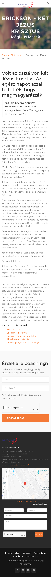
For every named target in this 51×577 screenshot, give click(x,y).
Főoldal (5, 55)
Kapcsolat (26, 553)
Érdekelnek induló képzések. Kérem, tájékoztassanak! (21, 397)
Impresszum (32, 556)
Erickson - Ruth (14, 329)
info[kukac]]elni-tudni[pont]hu (19, 465)
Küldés (38, 534)
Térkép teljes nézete (25, 501)
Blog (17, 553)
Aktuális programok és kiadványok (24, 342)
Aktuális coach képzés (18, 339)
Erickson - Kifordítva (17, 333)
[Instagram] (33, 570)
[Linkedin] (23, 570)
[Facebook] (17, 570)
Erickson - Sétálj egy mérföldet (22, 336)
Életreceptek (17, 55)
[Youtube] (28, 570)
